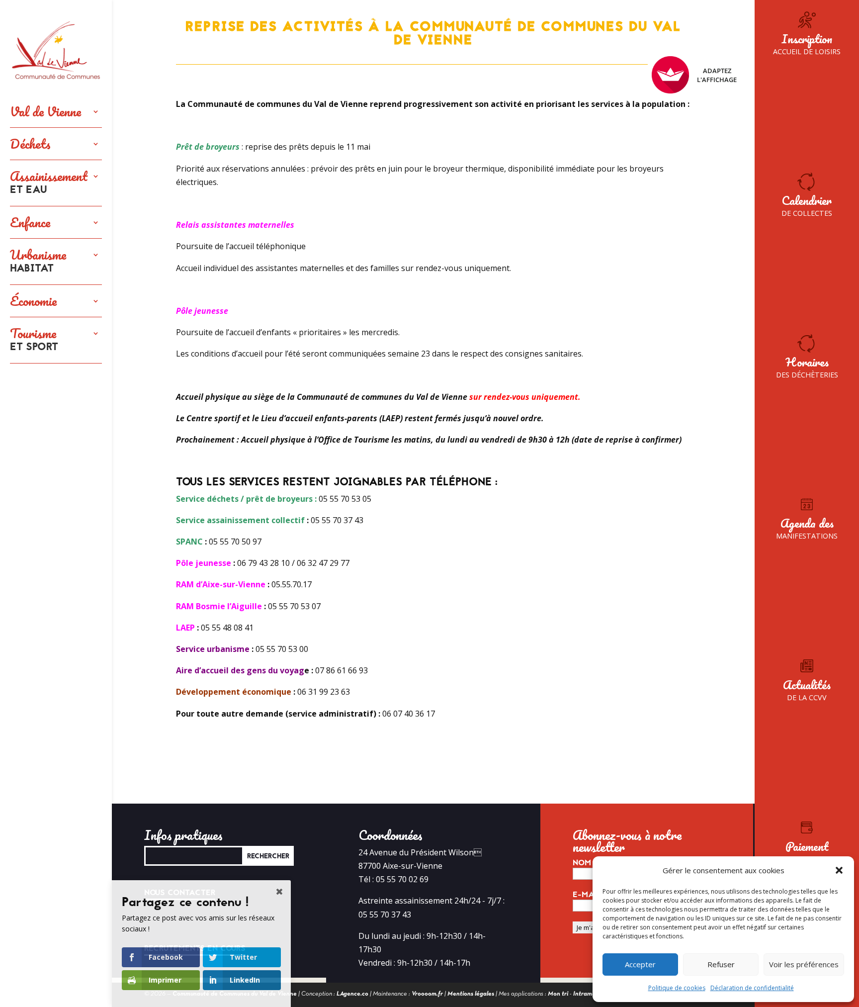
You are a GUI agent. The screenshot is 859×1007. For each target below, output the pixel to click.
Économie (33, 301)
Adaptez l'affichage (717, 75)
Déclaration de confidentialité (752, 988)
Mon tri (558, 994)
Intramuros (588, 994)
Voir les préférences (804, 964)
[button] (839, 870)
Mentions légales (470, 994)
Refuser (721, 964)
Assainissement (48, 183)
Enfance (30, 222)
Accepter (640, 964)
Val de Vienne (45, 111)
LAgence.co (352, 994)
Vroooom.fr (427, 994)
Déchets (30, 144)
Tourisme (34, 340)
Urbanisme (38, 262)
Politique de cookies (676, 988)
